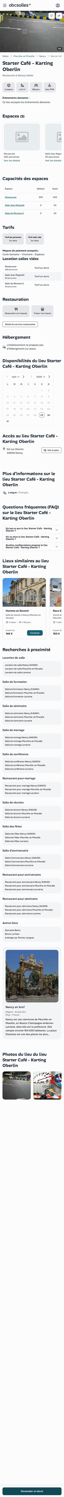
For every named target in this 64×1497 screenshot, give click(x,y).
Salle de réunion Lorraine (17, 817)
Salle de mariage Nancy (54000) (21, 737)
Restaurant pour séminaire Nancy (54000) (26, 906)
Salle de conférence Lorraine (19, 769)
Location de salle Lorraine (18, 672)
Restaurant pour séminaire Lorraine (23, 913)
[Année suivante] (49, 377)
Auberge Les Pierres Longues (19, 937)
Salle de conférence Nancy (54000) (22, 761)
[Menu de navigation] (4, 5)
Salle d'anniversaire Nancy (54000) (22, 857)
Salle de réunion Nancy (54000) (21, 809)
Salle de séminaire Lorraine (18, 720)
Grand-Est (20, 1011)
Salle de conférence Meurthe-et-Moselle (25, 765)
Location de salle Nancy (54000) (21, 665)
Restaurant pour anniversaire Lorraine (24, 889)
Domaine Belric (13, 930)
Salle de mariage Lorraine (17, 744)
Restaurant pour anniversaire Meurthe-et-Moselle (30, 885)
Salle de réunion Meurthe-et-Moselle (23, 813)
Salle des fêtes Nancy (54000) (20, 833)
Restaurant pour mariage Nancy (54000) (25, 785)
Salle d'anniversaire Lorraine (19, 865)
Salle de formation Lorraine (18, 696)
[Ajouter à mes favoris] (51, 16)
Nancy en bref (15, 1007)
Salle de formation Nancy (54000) (22, 689)
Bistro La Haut (12, 934)
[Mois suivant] (23, 377)
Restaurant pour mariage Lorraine (22, 793)
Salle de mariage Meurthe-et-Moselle (23, 741)
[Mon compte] (58, 5)
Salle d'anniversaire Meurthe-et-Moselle (25, 861)
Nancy (21, 75)
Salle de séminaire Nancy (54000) (22, 713)
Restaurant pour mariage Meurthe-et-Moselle (28, 789)
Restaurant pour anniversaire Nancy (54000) (27, 882)
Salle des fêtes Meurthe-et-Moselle (22, 837)
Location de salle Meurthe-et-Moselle (24, 668)
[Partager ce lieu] (59, 16)
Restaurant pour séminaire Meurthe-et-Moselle (29, 909)
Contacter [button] (35, 633)
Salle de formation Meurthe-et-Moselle (24, 692)
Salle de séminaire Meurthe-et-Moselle (24, 717)
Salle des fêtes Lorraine (16, 841)
